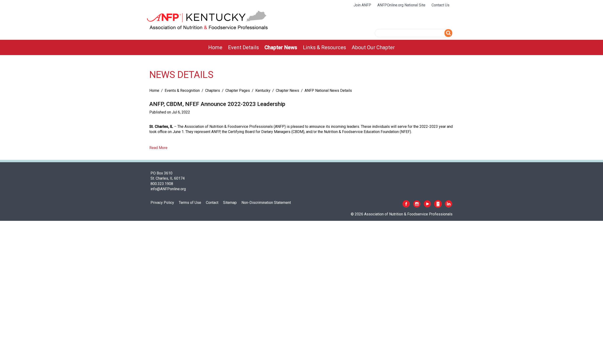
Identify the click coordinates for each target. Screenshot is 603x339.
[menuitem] (215, 47)
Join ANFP (362, 5)
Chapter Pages (237, 90)
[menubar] (301, 47)
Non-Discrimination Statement (266, 202)
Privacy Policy (162, 202)
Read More (158, 147)
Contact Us (440, 5)
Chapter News (281, 47)
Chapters (212, 90)
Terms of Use (190, 202)
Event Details (243, 47)
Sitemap (230, 202)
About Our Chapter (373, 47)
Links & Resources (324, 47)
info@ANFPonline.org (168, 189)
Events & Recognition (182, 90)
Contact (212, 202)
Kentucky (262, 90)
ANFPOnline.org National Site (401, 5)
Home (215, 47)
